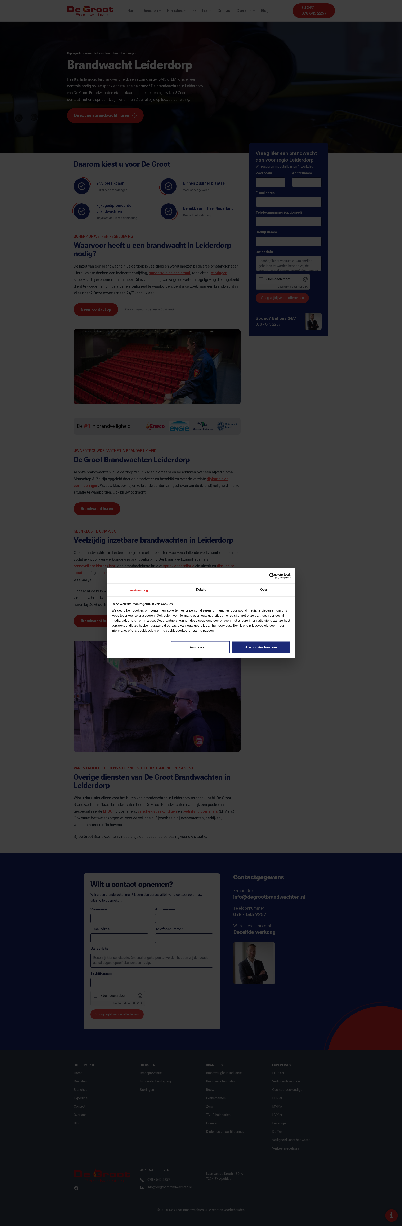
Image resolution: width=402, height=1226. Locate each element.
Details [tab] (201, 589)
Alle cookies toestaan (261, 647)
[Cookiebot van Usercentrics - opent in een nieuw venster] (272, 576)
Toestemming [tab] (138, 590)
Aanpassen (198, 647)
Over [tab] (263, 589)
